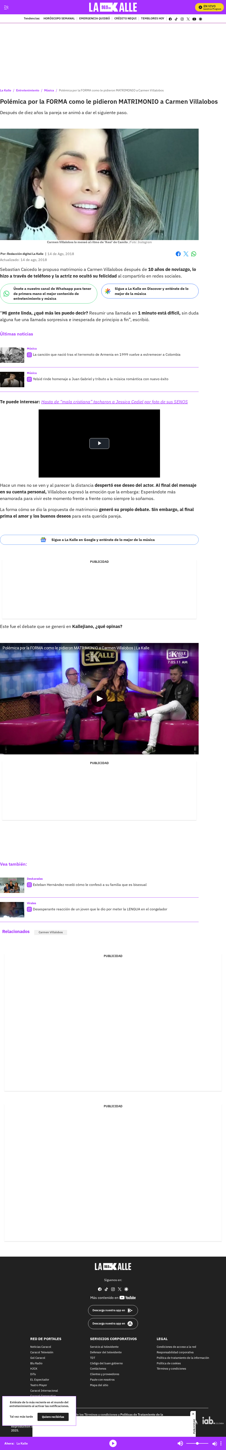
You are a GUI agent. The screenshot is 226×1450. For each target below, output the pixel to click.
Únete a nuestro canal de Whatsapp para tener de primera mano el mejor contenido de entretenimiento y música (52, 293)
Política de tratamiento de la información (183, 1357)
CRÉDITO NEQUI (125, 18)
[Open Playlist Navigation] (221, 1443)
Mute (180, 1443)
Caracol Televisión (41, 1352)
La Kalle (5, 90)
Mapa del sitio (99, 1385)
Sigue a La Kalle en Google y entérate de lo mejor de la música (103, 539)
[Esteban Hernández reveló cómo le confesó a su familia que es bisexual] (12, 885)
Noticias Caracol (40, 1347)
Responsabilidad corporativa (175, 1352)
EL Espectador (39, 1379)
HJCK (33, 1368)
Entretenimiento (27, 90)
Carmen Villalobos (51, 932)
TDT (92, 1357)
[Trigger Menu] (6, 7)
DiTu (33, 1374)
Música (49, 90)
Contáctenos (98, 1368)
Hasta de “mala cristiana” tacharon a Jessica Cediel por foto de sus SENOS (114, 402)
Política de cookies (169, 1363)
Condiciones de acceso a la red (176, 1347)
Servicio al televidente (104, 1347)
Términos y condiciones (171, 1368)
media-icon (113, 1443)
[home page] (113, 7)
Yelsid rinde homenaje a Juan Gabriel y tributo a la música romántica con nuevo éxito (100, 379)
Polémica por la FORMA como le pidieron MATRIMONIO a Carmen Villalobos (111, 90)
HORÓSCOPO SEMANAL (59, 18)
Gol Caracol (37, 1357)
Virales (31, 903)
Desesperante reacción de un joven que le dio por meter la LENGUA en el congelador (100, 909)
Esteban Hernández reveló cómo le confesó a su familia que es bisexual (90, 884)
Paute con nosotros (102, 1379)
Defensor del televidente (106, 1352)
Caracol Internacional (44, 1390)
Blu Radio (36, 1363)
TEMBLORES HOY (152, 18)
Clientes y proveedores (104, 1374)
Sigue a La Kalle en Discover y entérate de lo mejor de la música (151, 291)
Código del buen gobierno (106, 1363)
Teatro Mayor (38, 1385)
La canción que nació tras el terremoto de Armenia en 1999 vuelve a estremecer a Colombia (107, 354)
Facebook (178, 256)
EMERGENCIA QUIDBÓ (94, 18)
